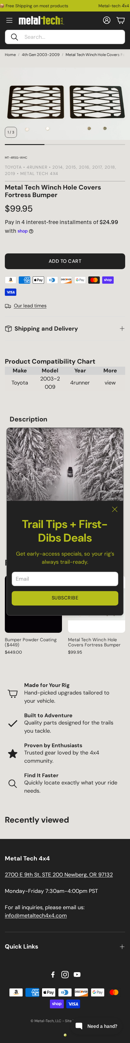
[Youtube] (77, 974)
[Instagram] (65, 974)
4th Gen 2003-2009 (41, 54)
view (110, 382)
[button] (65, 37)
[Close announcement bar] (123, 4)
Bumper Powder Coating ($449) (31, 642)
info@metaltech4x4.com (36, 915)
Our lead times (30, 305)
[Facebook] (53, 974)
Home (10, 54)
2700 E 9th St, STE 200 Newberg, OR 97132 (59, 874)
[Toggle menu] (9, 20)
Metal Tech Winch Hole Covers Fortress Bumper (94, 642)
